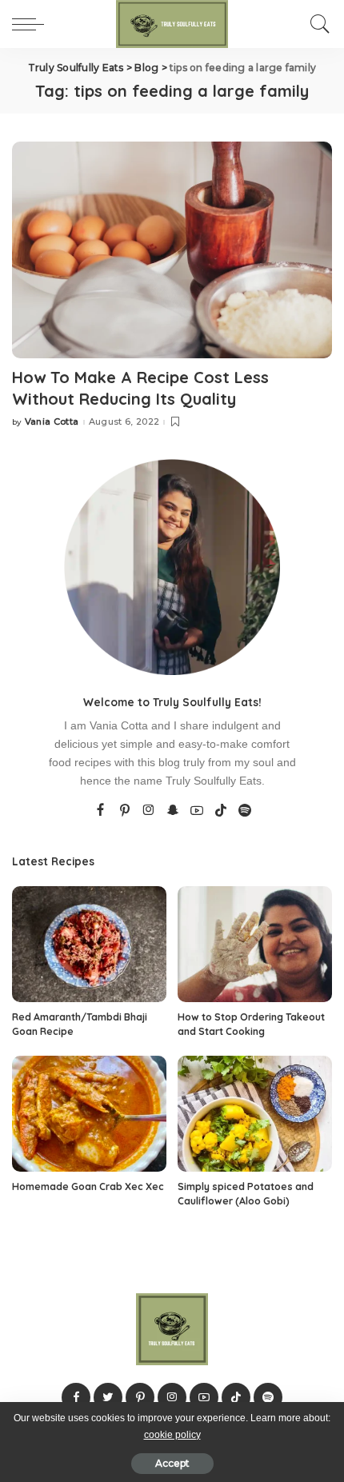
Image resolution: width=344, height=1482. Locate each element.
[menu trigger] (32, 24)
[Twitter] (108, 1397)
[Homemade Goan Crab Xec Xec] (89, 1114)
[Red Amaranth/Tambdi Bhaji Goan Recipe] (89, 944)
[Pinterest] (125, 811)
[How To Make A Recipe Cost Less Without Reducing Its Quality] (172, 250)
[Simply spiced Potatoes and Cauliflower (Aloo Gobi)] (255, 1114)
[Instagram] (149, 811)
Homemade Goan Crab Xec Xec (88, 1186)
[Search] (316, 24)
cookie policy (172, 1434)
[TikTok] (221, 811)
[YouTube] (197, 811)
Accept (172, 1463)
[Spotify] (245, 811)
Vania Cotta (52, 421)
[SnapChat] (173, 811)
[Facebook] (100, 811)
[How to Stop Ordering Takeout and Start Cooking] (255, 944)
